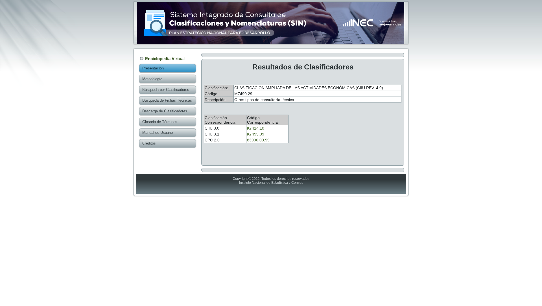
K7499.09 (255, 134)
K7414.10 (255, 128)
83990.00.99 (258, 140)
